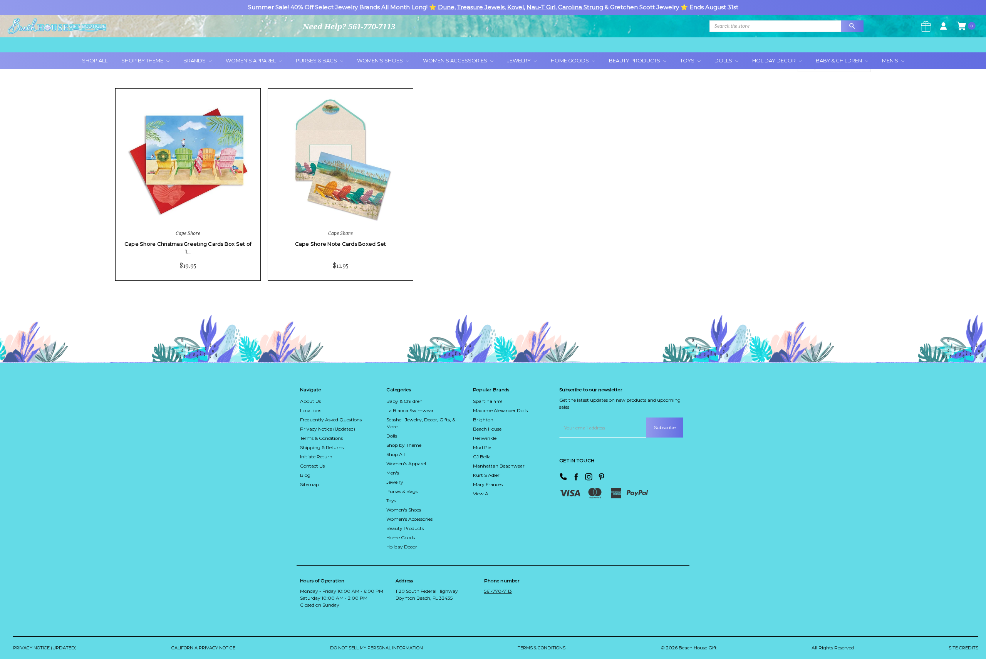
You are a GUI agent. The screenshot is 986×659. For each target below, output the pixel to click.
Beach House (487, 429)
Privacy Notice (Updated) (327, 429)
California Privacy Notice (203, 648)
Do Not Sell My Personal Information (376, 648)
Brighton (483, 420)
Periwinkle (484, 438)
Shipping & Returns (322, 447)
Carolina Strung (580, 7)
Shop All (94, 60)
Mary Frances (488, 484)
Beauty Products (635, 60)
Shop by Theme (403, 445)
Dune (446, 7)
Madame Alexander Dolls (500, 410)
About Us (310, 401)
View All (482, 493)
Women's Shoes (380, 60)
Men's (890, 60)
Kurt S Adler (486, 475)
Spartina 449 (487, 401)
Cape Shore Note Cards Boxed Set (340, 244)
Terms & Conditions (321, 438)
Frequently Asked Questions (331, 420)
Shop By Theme (142, 60)
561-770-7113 (498, 591)
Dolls (723, 60)
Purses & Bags (317, 60)
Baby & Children (839, 60)
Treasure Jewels (481, 7)
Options (165, 212)
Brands (195, 60)
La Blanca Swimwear (410, 410)
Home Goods (570, 60)
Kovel (515, 7)
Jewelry (519, 60)
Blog (305, 475)
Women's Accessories (455, 60)
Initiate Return (316, 456)
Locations (310, 410)
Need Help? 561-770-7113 (349, 26)
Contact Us (312, 466)
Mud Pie (482, 447)
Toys (688, 60)
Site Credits (963, 648)
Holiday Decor (774, 60)
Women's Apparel (251, 60)
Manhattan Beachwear (499, 466)
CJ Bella (482, 456)
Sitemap (309, 484)
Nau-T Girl (541, 7)
